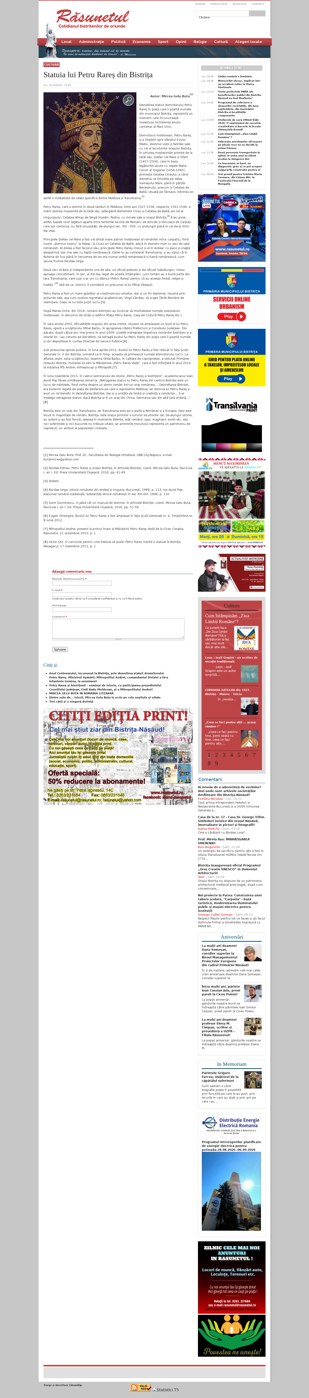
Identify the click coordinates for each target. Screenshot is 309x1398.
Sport (163, 41)
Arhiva (200, 4)
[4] (45, 490)
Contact (258, 4)
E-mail (57, 590)
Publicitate (219, 4)
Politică (118, 41)
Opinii (181, 41)
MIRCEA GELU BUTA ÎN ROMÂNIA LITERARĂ (81, 693)
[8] (45, 402)
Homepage (59, 605)
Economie (142, 41)
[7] (114, 367)
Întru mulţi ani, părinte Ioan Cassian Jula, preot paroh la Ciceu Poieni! (221, 988)
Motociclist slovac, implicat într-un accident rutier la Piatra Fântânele (239, 84)
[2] (45, 468)
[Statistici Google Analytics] (166, 1388)
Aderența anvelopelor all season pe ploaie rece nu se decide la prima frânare (240, 144)
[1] (45, 455)
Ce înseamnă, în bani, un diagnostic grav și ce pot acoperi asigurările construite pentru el (240, 166)
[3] (45, 481)
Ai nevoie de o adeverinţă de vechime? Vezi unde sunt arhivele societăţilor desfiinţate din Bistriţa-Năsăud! (229, 789)
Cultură (51, 64)
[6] (125, 341)
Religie (200, 41)
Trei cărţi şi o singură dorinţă (71, 701)
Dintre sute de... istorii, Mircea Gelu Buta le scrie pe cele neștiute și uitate (105, 697)
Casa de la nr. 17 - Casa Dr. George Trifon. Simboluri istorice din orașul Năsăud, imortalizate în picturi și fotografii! (232, 819)
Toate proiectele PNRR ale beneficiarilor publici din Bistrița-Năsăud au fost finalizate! (240, 94)
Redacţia (239, 4)
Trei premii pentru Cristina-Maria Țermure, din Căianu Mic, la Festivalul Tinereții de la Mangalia (240, 179)
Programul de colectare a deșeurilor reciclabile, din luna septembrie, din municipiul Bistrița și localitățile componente (238, 109)
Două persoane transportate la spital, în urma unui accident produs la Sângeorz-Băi (239, 155)
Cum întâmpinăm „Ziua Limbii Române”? (237, 135)
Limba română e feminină (235, 76)
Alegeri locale (248, 41)
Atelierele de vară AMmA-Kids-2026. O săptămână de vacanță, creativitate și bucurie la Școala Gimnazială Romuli (239, 125)
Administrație (91, 41)
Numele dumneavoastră (69, 578)
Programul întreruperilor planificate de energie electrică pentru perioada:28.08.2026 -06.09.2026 (231, 1144)
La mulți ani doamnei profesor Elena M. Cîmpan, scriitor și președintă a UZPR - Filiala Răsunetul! (219, 1025)
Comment (59, 616)
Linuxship (75, 1383)
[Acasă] (93, 18)
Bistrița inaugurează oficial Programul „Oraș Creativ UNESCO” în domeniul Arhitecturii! (229, 867)
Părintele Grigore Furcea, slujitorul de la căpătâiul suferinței (220, 1075)
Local (67, 41)
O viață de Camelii (218, 724)
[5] (103, 302)
